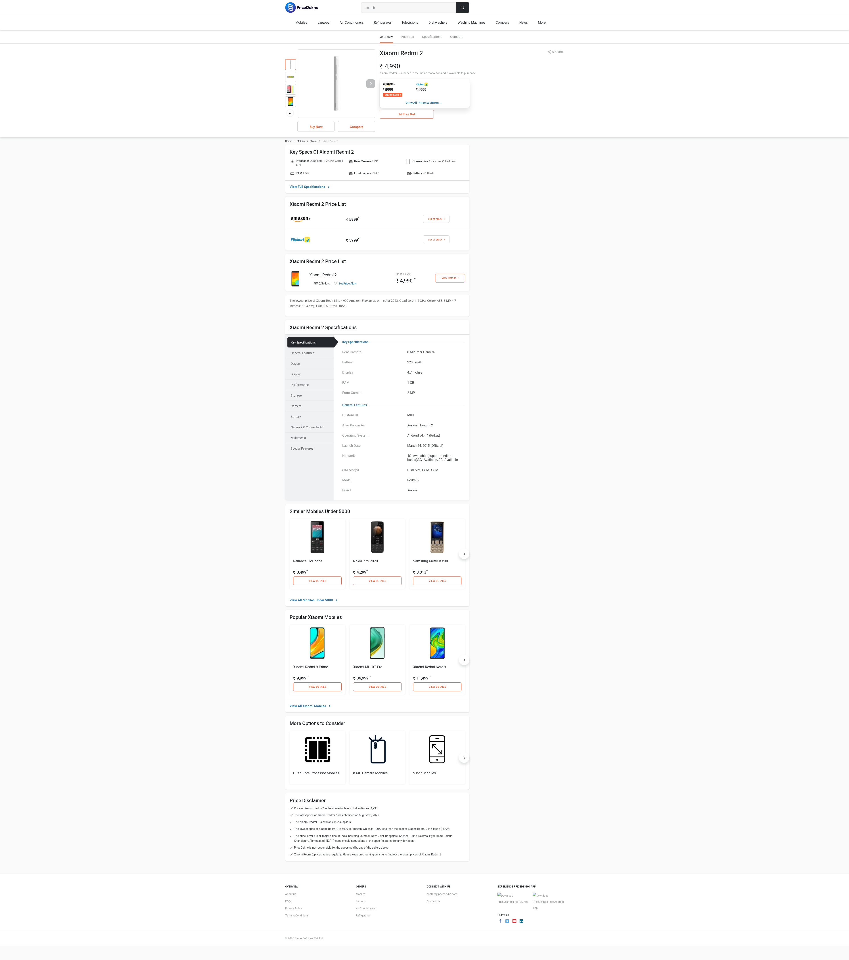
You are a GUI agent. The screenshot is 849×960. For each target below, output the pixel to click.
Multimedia (298, 438)
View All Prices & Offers (422, 103)
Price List (407, 36)
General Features (302, 353)
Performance (300, 385)
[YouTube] (514, 921)
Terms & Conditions (296, 915)
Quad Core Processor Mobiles (316, 773)
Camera (296, 406)
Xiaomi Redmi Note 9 (429, 666)
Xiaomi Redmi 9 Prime (310, 666)
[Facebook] (500, 921)
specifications (432, 36)
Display (296, 374)
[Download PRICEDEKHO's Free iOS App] (512, 899)
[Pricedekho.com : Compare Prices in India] (304, 7)
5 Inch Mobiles (424, 773)
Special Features (302, 448)
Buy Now (316, 126)
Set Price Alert (347, 283)
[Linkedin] (521, 921)
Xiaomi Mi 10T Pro (367, 666)
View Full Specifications (307, 186)
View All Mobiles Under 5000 (311, 600)
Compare (456, 36)
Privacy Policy (293, 908)
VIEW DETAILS (317, 580)
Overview (386, 36)
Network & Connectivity (307, 427)
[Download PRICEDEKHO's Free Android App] (548, 902)
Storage (296, 395)
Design (295, 363)
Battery (296, 416)
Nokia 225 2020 (365, 561)
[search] (462, 7)
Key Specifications (303, 342)
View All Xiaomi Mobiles (308, 706)
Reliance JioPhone (307, 561)
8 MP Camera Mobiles (370, 773)
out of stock (392, 94)
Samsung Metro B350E (431, 561)
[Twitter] (507, 921)
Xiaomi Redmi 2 (323, 274)
